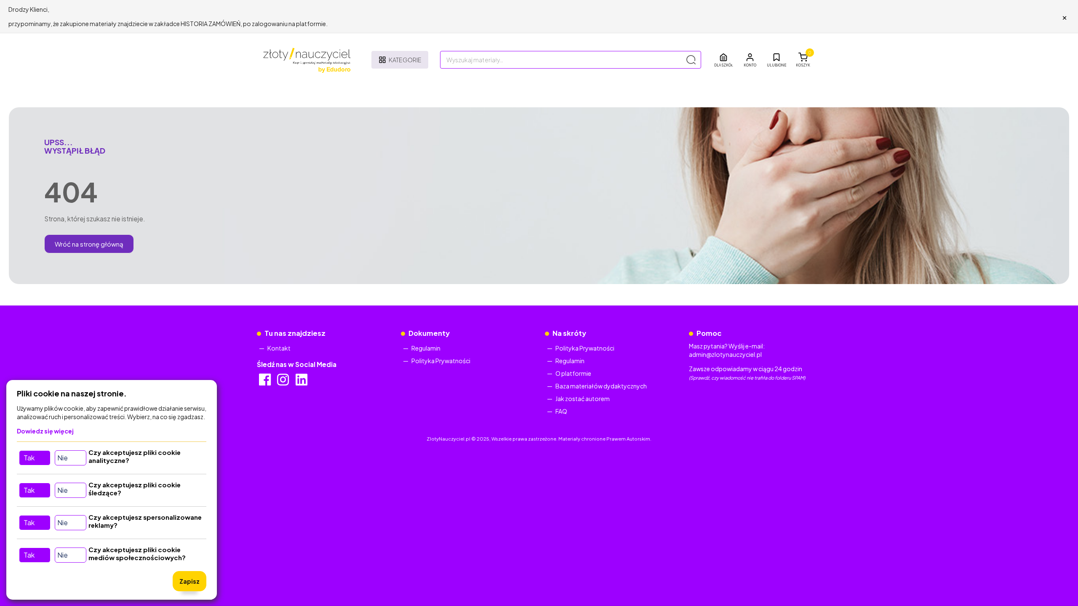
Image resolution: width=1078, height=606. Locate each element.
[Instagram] (283, 382)
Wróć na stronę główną (89, 244)
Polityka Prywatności (440, 360)
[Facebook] (265, 382)
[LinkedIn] (302, 382)
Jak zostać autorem (582, 398)
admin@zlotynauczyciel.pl (725, 354)
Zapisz (189, 581)
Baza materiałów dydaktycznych (601, 386)
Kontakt (279, 348)
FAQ (561, 411)
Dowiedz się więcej (45, 431)
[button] (750, 60)
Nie (62, 457)
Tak (29, 457)
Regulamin (425, 348)
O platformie (573, 373)
